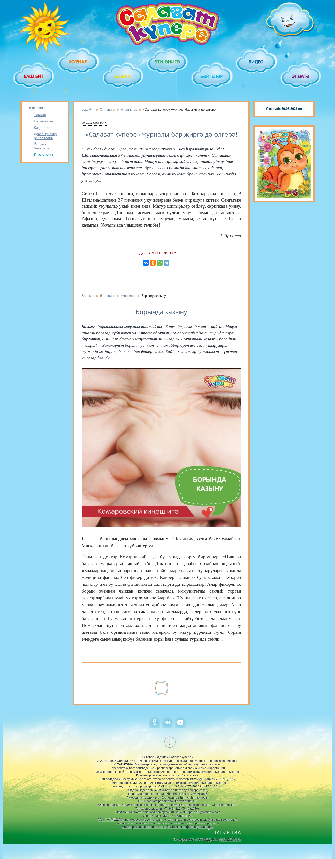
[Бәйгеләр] (212, 76)
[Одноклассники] (153, 263)
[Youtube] (180, 726)
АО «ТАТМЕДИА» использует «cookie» (127, 819)
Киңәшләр (42, 128)
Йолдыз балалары (42, 146)
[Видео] (256, 62)
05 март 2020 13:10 (94, 123)
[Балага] (123, 76)
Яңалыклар (43, 154)
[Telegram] (166, 263)
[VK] (167, 726)
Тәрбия (40, 115)
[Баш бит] (34, 76)
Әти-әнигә (37, 108)
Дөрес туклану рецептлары (45, 136)
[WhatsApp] (160, 263)
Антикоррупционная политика (144, 827)
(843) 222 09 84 (230, 839)
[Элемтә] (301, 76)
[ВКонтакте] (146, 263)
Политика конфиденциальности (189, 827)
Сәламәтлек (43, 121)
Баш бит (88, 109)
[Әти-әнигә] (167, 62)
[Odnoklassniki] (154, 726)
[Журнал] (78, 62)
